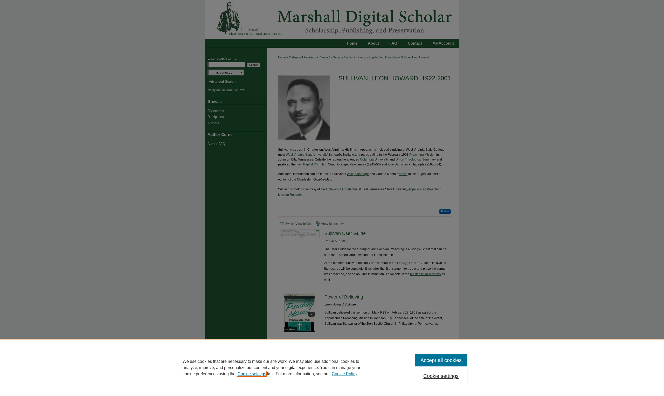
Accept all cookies (441, 360)
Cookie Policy (344, 374)
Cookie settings (252, 374)
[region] (332, 367)
